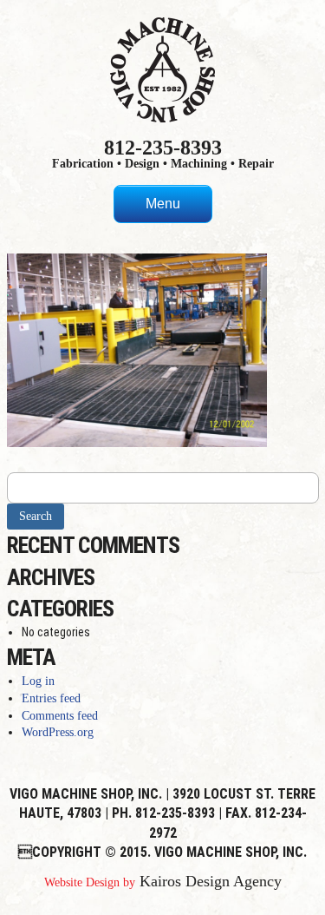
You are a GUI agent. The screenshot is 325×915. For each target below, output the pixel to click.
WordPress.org (58, 732)
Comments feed (60, 715)
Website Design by (89, 882)
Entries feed (51, 698)
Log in (38, 681)
